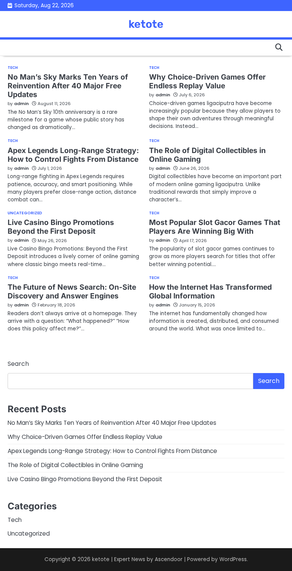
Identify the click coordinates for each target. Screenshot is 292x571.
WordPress (233, 559)
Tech (13, 68)
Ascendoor (168, 559)
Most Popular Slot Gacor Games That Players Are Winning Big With (214, 227)
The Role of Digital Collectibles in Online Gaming (207, 155)
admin (21, 103)
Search (18, 363)
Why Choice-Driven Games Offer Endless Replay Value (207, 81)
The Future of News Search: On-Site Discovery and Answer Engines (72, 291)
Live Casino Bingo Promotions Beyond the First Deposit (61, 227)
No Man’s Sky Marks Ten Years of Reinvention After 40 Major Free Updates (68, 85)
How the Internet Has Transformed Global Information (210, 291)
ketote (146, 24)
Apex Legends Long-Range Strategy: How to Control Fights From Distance (73, 155)
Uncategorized (25, 213)
